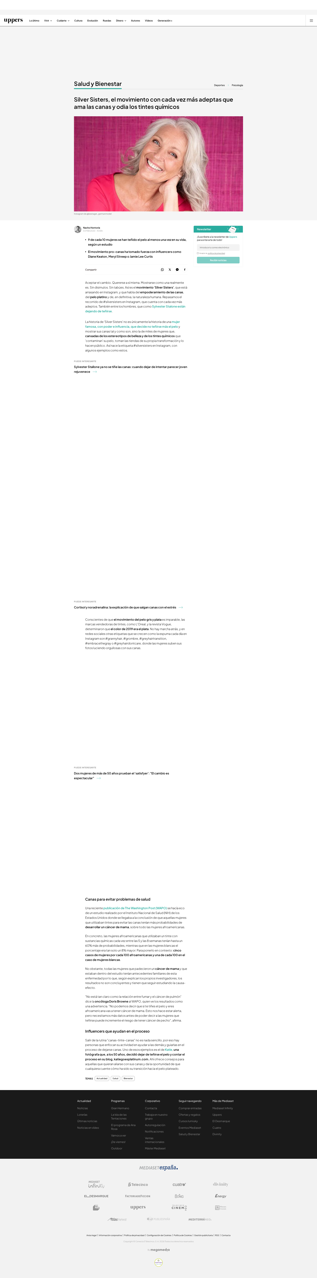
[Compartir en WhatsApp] (162, 270)
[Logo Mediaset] (158, 1169)
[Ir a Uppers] (13, 20)
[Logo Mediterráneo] (199, 1219)
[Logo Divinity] (220, 1184)
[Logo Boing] (179, 1196)
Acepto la (212, 253)
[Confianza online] (159, 1265)
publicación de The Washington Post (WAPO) (135, 908)
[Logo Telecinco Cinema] (179, 1208)
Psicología (237, 85)
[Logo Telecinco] (138, 1184)
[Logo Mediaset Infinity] (96, 1184)
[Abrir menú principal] (311, 20)
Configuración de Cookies (159, 1235)
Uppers (217, 1114)
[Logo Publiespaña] (158, 1219)
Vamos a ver (118, 1135)
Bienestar (128, 1078)
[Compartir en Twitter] (170, 270)
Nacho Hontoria (91, 227)
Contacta (151, 1108)
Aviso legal (92, 1235)
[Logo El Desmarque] (96, 1196)
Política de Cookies (183, 1235)
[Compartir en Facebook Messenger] (177, 270)
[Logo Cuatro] (179, 1184)
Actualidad (102, 1078)
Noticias (82, 1108)
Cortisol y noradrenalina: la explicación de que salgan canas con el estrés (125, 607)
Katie (168, 1049)
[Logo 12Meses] (220, 1207)
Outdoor (116, 1148)
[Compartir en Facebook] (185, 270)
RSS (217, 1235)
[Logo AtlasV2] (117, 1219)
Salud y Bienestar (98, 83)
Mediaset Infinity (222, 1108)
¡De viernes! (118, 1142)
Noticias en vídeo (88, 1127)
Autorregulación (155, 1125)
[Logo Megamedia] (160, 1250)
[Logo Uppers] (137, 1208)
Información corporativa (110, 1235)
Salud (115, 1078)
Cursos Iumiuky (188, 1121)
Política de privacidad (134, 1235)
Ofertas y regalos (189, 1114)
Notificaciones (154, 1131)
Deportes (219, 85)
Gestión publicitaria (203, 1235)
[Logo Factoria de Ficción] (137, 1196)
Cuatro (216, 1127)
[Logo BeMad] (96, 1208)
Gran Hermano (120, 1108)
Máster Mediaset (155, 1148)
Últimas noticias (87, 1121)
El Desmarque (221, 1121)
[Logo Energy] (221, 1196)
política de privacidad (216, 253)
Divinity (217, 1134)
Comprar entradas (190, 1108)
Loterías (82, 1114)
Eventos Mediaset (190, 1127)
